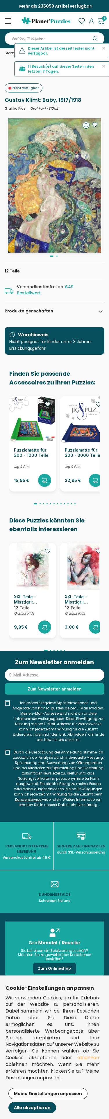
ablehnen (88, 1057)
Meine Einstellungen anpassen (48, 1094)
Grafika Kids (15, 108)
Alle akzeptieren (32, 1108)
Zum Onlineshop (54, 968)
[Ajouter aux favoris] (94, 124)
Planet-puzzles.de (53, 708)
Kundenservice (28, 799)
